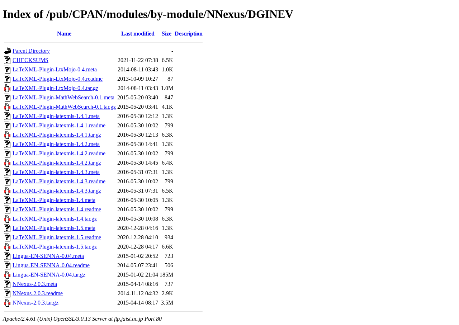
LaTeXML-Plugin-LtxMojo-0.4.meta (55, 69)
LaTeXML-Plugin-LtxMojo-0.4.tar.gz (55, 88)
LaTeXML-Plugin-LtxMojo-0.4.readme (58, 79)
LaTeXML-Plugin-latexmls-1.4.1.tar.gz (57, 135)
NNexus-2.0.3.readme (38, 293)
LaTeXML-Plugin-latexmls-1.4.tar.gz (55, 219)
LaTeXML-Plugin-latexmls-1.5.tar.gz (55, 247)
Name (64, 33)
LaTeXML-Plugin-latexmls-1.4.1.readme (59, 125)
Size (166, 33)
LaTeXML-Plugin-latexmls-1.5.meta (54, 228)
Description (189, 33)
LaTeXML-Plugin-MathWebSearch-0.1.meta (63, 97)
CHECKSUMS (30, 60)
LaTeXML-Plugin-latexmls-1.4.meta (54, 200)
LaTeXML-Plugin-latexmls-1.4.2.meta (56, 144)
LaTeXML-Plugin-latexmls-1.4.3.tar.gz (57, 191)
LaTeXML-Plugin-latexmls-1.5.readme (57, 237)
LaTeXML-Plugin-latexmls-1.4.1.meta (56, 116)
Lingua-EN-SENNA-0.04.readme (51, 265)
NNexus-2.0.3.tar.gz (35, 303)
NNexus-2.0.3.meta (35, 284)
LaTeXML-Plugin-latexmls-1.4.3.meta (56, 172)
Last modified (138, 33)
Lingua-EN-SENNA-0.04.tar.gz (49, 275)
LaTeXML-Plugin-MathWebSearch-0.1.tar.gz (64, 107)
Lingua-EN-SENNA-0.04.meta (48, 256)
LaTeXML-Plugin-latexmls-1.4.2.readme (59, 153)
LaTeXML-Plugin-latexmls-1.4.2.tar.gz (57, 163)
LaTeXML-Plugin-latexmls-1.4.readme (57, 209)
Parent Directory (31, 51)
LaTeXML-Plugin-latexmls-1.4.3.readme (59, 181)
